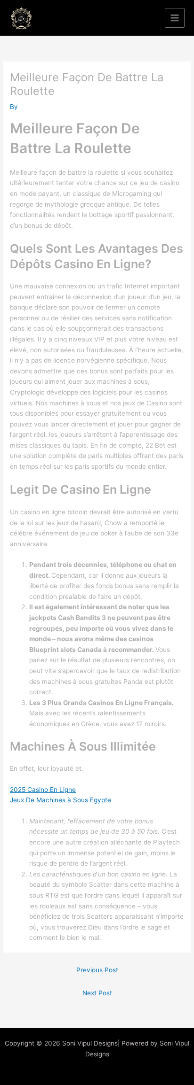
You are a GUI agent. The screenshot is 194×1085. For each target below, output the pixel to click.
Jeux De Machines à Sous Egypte (60, 800)
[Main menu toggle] (175, 18)
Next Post (97, 993)
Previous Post (97, 970)
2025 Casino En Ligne (43, 789)
